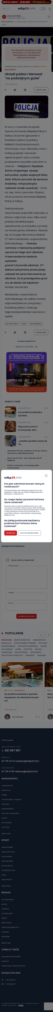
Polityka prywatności (29, 533)
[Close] (46, 475)
